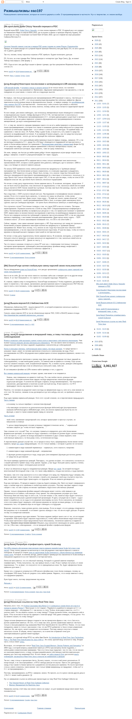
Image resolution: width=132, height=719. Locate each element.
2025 (97, 48)
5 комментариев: (25, 253)
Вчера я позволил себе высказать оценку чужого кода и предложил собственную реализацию (41, 341)
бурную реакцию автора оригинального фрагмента (30, 343)
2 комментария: (24, 291)
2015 (97, 86)
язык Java (39, 592)
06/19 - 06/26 (102, 202)
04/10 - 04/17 (102, 239)
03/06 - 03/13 (102, 258)
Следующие (9, 708)
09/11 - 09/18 (102, 160)
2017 (97, 78)
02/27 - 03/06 (102, 262)
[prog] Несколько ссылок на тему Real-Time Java (29, 602)
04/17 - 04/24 (102, 236)
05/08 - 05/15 (102, 224)
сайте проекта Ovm (56, 654)
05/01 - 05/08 (102, 228)
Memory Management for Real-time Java (24, 685)
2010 (97, 342)
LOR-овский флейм (11, 88)
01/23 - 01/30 (102, 281)
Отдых (23, 75)
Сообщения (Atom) (25, 713)
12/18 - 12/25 (102, 107)
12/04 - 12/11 (102, 115)
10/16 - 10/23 (102, 141)
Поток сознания (30, 257)
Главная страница (44, 708)
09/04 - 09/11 (102, 164)
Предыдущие (80, 708)
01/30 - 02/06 (102, 277)
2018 (97, 74)
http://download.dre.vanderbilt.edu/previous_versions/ (24, 315)
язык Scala (46, 592)
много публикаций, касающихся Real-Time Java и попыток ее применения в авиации (41, 655)
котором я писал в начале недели (35, 88)
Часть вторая (9, 416)
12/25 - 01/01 (102, 104)
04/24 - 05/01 (102, 232)
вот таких (20, 444)
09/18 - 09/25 (102, 156)
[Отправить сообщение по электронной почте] (34, 71)
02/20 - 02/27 (102, 266)
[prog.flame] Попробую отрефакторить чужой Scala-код (32, 544)
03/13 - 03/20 (102, 254)
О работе (28, 534)
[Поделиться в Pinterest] (48, 71)
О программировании (17, 257)
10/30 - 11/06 (102, 134)
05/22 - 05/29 (102, 217)
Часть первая (9, 400)
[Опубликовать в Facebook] (45, 71)
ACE (32, 324)
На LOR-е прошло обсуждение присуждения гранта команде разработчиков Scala (36, 548)
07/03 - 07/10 (102, 194)
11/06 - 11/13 (102, 130)
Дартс (12, 75)
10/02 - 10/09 (102, 149)
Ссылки (27, 700)
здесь (22, 642)
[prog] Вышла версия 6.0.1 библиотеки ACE (26, 303)
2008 (97, 349)
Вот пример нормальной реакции (17, 373)
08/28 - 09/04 (102, 168)
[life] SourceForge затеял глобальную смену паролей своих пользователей (42, 265)
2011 (97, 101)
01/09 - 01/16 (102, 333)
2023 (97, 55)
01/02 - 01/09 (102, 337)
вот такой (57, 469)
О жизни (17, 75)
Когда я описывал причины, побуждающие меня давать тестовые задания (33, 349)
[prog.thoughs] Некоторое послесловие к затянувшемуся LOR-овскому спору (44, 84)
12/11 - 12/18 (102, 111)
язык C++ (28, 324)
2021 (97, 63)
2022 (97, 59)
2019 (97, 71)
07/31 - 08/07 (102, 183)
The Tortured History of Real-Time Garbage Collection (29, 683)
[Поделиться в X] (43, 71)
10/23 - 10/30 (102, 138)
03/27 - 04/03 (102, 247)
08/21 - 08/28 (102, 172)
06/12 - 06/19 (102, 205)
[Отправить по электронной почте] (38, 71)
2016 (97, 82)
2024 (97, 52)
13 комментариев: (25, 587)
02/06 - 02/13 (102, 273)
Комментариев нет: (25, 71)
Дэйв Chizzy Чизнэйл (28, 30)
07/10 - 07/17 (102, 190)
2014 (97, 89)
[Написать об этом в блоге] (40, 71)
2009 (97, 345)
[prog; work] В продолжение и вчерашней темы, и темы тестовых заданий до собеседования (43, 335)
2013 (97, 93)
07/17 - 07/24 (102, 187)
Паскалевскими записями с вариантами (57, 144)
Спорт (28, 75)
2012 (97, 97)
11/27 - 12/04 (102, 119)
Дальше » (8, 583)
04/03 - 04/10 (102, 243)
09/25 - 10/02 (102, 153)
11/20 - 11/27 (102, 122)
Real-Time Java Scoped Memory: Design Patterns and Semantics (56, 646)
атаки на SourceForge (28, 270)
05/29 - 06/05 (102, 213)
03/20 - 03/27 (102, 251)
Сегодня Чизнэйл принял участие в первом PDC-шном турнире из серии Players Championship (41, 46)
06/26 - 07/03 (102, 198)
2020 (97, 67)
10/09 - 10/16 (102, 145)
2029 (97, 40)
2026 (97, 44)
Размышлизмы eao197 (23, 11)
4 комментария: (24, 530)
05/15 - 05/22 (102, 221)
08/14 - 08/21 (102, 175)
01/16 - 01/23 (102, 329)
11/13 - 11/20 (102, 126)
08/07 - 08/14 (102, 179)
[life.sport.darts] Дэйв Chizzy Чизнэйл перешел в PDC (31, 26)
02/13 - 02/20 (102, 270)
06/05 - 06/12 (102, 209)
